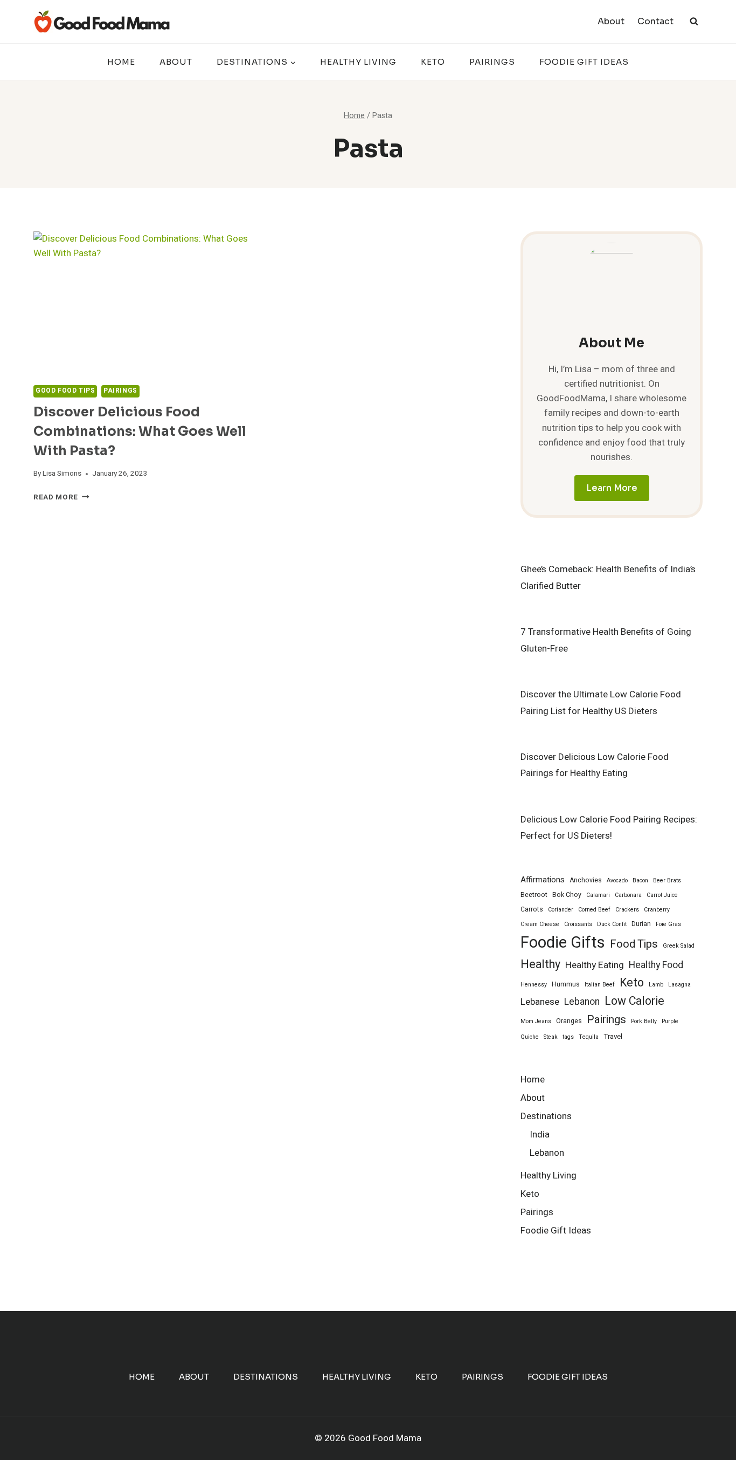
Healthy (540, 964)
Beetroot (533, 895)
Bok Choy (566, 895)
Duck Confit (612, 924)
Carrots (531, 909)
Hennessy (533, 985)
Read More (61, 497)
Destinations (546, 1116)
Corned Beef (594, 910)
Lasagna (679, 985)
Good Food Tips (65, 390)
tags (568, 1037)
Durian (641, 924)
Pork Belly (644, 1021)
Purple (670, 1021)
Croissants (578, 924)
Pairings (492, 62)
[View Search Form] (694, 21)
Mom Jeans (535, 1021)
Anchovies (586, 880)
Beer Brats (667, 880)
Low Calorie (634, 1001)
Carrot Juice (662, 895)
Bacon (640, 880)
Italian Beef (600, 985)
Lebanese (539, 1002)
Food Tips (634, 944)
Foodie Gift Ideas (584, 62)
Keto (433, 62)
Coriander (560, 910)
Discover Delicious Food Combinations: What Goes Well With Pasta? (139, 431)
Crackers (627, 910)
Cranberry (657, 910)
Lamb (656, 985)
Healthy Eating (594, 965)
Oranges (569, 1021)
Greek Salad (679, 946)
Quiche (529, 1037)
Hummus (566, 984)
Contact (655, 21)
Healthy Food (656, 965)
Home (121, 62)
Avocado (617, 880)
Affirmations (542, 880)
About (611, 21)
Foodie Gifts (562, 942)
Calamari (598, 895)
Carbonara (628, 895)
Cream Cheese (539, 924)
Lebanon (582, 1002)
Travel (612, 1036)
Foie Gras (668, 924)
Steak (551, 1037)
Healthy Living (358, 62)
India (540, 1134)
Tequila (589, 1037)
